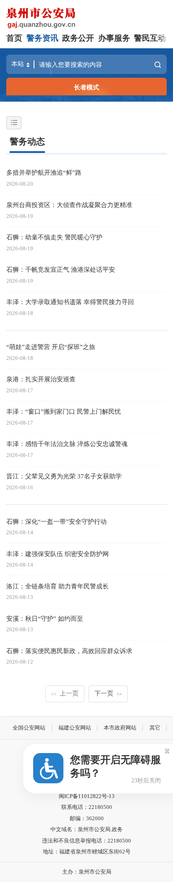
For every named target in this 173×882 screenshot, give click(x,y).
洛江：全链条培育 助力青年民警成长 (57, 586)
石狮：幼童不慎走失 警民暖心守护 (54, 237)
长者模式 (86, 87)
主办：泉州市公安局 (86, 872)
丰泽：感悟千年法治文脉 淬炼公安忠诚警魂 (67, 443)
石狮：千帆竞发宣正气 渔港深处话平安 (60, 269)
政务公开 (78, 38)
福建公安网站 (74, 727)
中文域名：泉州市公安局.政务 (86, 829)
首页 (14, 38)
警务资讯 (42, 38)
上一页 (65, 693)
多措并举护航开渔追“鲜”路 (43, 172)
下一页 (108, 693)
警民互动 (150, 38)
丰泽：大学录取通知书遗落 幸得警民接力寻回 (70, 301)
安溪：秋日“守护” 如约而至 (44, 618)
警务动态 (27, 141)
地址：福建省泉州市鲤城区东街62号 (87, 851)
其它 (154, 727)
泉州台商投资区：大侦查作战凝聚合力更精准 (69, 204)
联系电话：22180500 (86, 807)
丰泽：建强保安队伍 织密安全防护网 (57, 553)
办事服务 (114, 38)
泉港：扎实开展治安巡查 (41, 379)
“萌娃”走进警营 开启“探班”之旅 (50, 346)
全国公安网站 (29, 727)
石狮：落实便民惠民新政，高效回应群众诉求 (69, 650)
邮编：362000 (87, 818)
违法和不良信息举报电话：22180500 (86, 840)
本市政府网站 (120, 727)
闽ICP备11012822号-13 (87, 796)
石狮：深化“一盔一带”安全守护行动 (56, 521)
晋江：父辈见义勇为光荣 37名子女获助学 (64, 476)
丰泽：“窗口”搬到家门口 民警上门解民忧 (63, 411)
